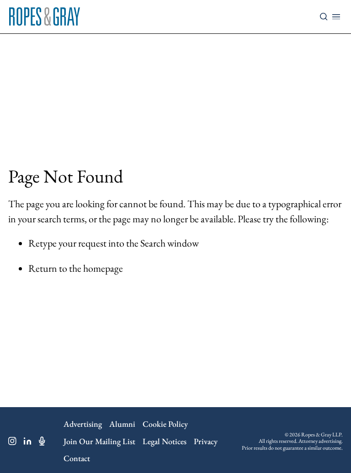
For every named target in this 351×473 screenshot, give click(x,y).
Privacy (206, 441)
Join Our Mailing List (99, 441)
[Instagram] (12, 441)
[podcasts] (42, 441)
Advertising (83, 424)
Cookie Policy (165, 424)
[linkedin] (27, 441)
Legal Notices (164, 441)
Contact (77, 458)
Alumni (122, 424)
